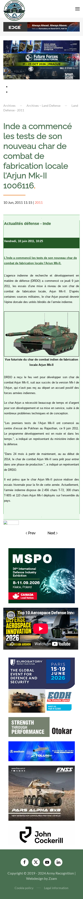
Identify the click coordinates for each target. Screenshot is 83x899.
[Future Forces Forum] (41, 59)
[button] (77, 9)
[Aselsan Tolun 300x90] (41, 751)
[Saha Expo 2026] (41, 46)
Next (51, 533)
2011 (39, 202)
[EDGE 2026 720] (41, 26)
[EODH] (41, 684)
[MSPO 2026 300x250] (41, 575)
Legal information (56, 888)
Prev (32, 533)
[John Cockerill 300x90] (41, 834)
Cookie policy (24, 888)
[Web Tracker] (11, 522)
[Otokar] (41, 726)
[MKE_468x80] (41, 72)
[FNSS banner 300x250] (41, 793)
